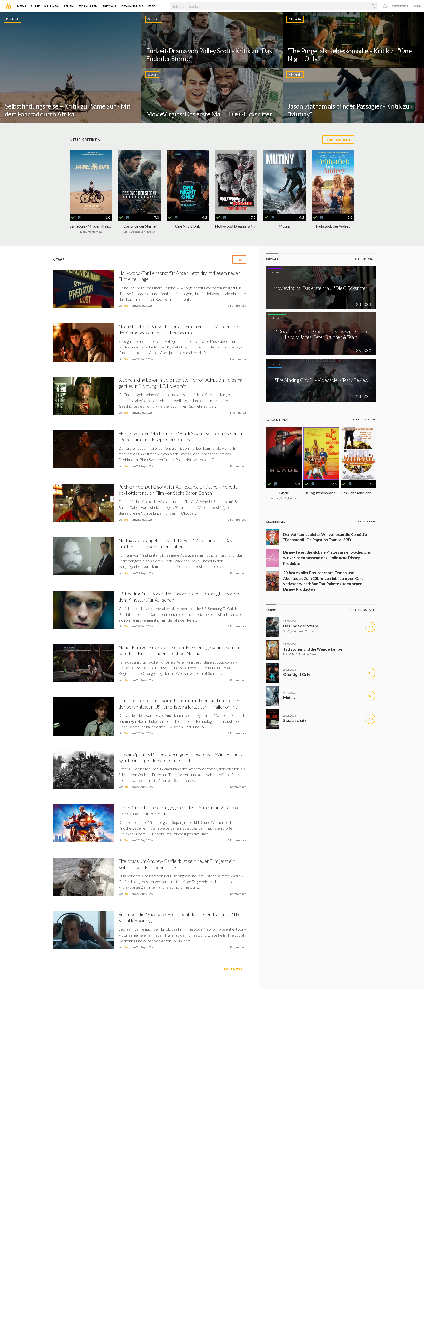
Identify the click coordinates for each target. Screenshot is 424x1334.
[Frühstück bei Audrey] (333, 182)
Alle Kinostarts (363, 609)
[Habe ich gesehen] (73, 217)
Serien (69, 6)
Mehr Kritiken (338, 139)
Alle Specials (365, 259)
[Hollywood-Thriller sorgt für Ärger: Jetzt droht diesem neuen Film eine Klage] (83, 290)
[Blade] (284, 453)
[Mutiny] (284, 182)
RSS (239, 259)
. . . (162, 5)
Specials (110, 6)
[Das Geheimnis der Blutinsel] (358, 453)
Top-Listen (88, 6)
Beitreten (400, 6)
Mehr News (233, 969)
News (21, 6)
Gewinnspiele (132, 6)
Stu (126, 305)
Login (417, 6)
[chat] (385, 6)
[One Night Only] (188, 182)
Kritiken (51, 6)
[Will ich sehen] (79, 217)
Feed (152, 6)
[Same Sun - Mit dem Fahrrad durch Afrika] (91, 182)
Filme (35, 6)
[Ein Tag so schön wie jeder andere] (321, 453)
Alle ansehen (365, 521)
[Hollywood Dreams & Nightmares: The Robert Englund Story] (236, 182)
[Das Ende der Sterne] (139, 182)
